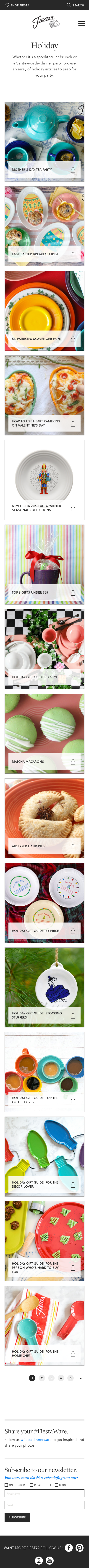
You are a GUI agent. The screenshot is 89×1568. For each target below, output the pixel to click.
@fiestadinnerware (36, 1439)
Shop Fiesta (17, 5)
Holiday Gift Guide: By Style (35, 677)
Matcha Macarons (28, 761)
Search (75, 5)
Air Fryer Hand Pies (28, 846)
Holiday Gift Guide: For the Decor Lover (35, 1184)
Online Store (17, 1485)
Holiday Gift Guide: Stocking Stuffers (37, 1015)
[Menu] (81, 22)
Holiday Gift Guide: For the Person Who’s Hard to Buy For (35, 1267)
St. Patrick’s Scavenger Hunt (37, 338)
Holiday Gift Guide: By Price (35, 930)
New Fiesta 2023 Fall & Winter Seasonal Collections (36, 507)
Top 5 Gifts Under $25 (30, 592)
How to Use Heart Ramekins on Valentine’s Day (36, 423)
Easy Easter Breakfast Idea (35, 254)
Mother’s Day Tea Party (32, 169)
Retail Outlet (42, 1485)
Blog (62, 1485)
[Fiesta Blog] (44, 21)
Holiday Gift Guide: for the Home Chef (35, 1353)
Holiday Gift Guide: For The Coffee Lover (35, 1099)
